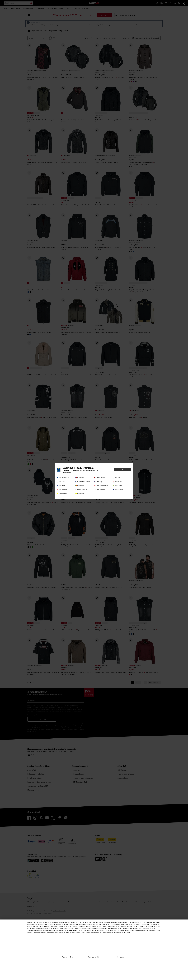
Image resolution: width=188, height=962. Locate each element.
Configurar (120, 957)
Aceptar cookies (67, 957)
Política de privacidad (123, 932)
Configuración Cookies (78, 932)
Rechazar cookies (94, 957)
